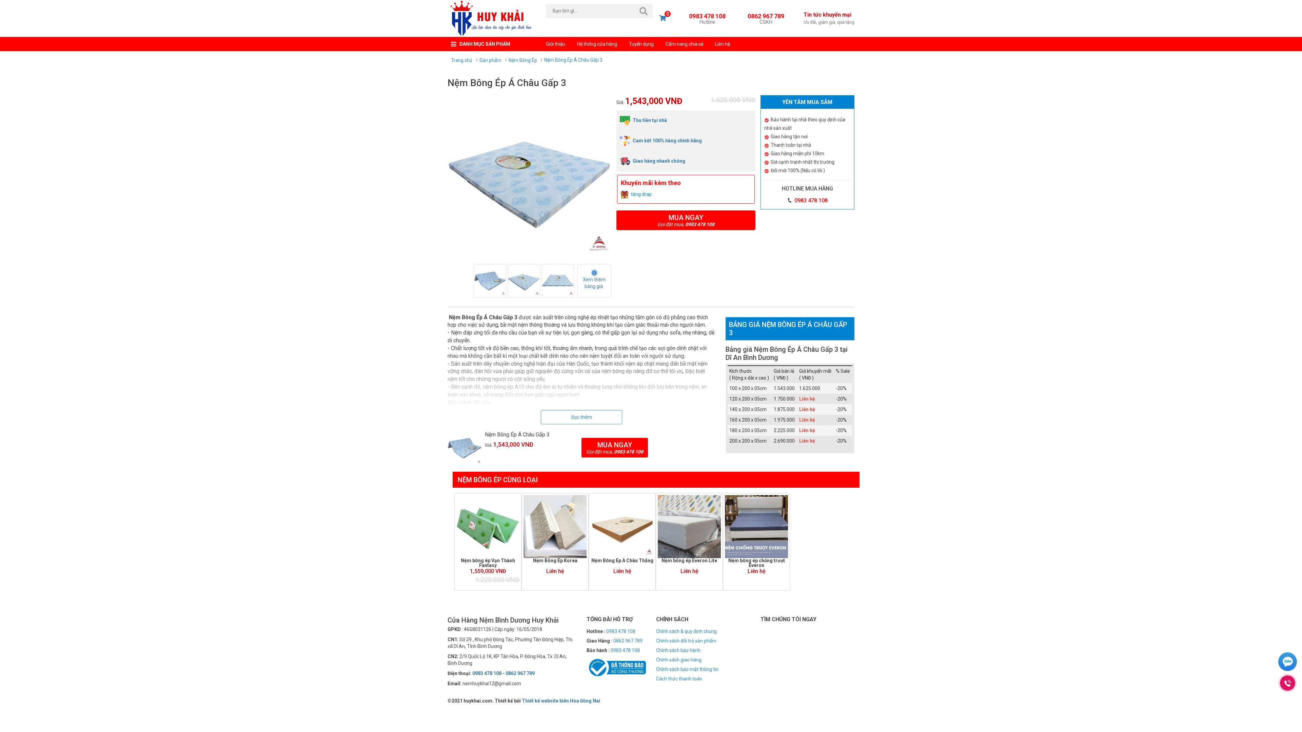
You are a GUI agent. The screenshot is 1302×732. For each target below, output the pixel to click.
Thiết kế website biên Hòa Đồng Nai (561, 701)
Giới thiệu (555, 44)
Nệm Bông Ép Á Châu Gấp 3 (517, 434)
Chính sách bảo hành (678, 650)
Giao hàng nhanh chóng (658, 161)
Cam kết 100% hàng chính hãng (667, 140)
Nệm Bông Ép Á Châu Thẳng (622, 560)
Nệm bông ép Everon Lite (689, 560)
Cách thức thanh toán (679, 679)
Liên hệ (722, 44)
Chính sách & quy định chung (686, 631)
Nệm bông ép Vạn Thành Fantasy (488, 563)
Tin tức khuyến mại (829, 18)
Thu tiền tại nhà (649, 120)
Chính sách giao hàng (679, 660)
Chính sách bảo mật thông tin (687, 669)
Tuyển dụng (641, 44)
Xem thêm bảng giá (595, 283)
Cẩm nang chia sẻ (684, 44)
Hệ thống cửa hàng (597, 44)
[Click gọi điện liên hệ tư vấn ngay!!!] (1287, 683)
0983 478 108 (707, 18)
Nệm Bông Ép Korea (555, 560)
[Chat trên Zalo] (1287, 662)
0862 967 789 (766, 18)
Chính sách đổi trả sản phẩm (686, 641)
